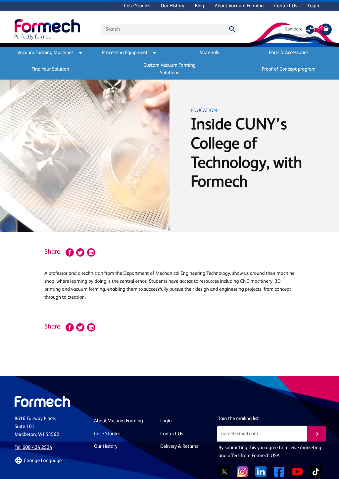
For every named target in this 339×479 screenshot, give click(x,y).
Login (313, 6)
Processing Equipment (125, 52)
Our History (172, 6)
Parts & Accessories (288, 52)
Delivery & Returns (179, 446)
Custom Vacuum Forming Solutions (169, 69)
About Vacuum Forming (239, 6)
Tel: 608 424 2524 (33, 447)
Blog (199, 6)
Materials (209, 52)
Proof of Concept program (289, 69)
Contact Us (285, 6)
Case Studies (137, 6)
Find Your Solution (50, 69)
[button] (50, 460)
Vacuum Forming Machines (45, 52)
